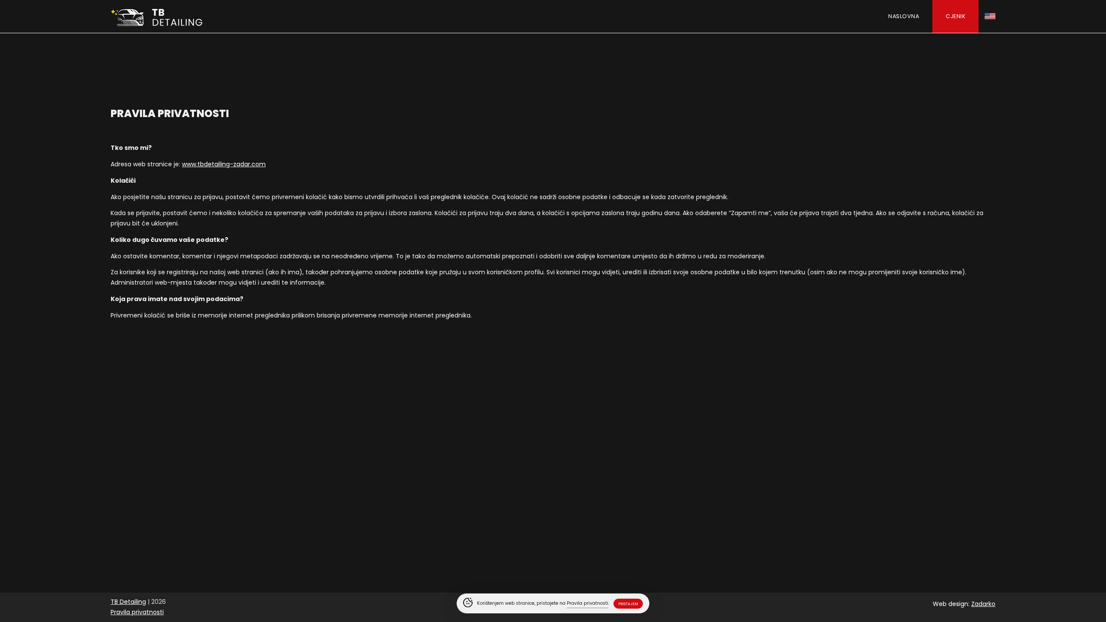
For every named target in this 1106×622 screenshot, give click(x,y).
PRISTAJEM (628, 603)
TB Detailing (128, 601)
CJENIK (955, 16)
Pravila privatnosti (137, 612)
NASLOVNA (903, 16)
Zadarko (983, 604)
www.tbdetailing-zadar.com (224, 164)
